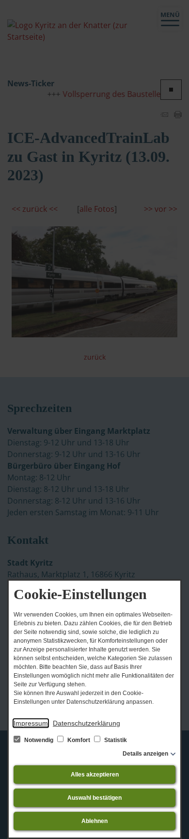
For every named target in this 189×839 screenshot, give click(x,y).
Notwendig (39, 740)
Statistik (115, 740)
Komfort (79, 740)
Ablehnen (94, 821)
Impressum (31, 723)
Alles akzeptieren (95, 774)
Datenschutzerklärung (86, 723)
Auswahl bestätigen (94, 797)
